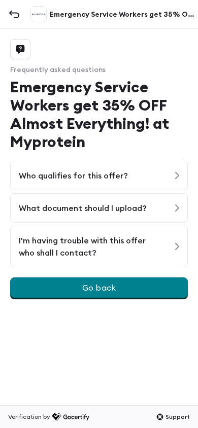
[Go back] (14, 14)
